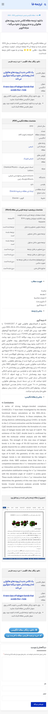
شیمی (31, 146)
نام (45, 684)
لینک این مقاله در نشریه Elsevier (21, 191)
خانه (37, 15)
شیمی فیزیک (28, 158)
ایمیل (44, 694)
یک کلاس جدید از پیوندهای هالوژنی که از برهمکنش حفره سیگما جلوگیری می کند (18, 76)
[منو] (3, 5)
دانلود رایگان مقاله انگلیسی (22, 629)
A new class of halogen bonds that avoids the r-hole (18, 88)
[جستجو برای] (45, 5)
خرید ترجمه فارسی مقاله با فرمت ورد (22, 635)
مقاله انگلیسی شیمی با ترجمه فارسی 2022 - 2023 (21, 15)
